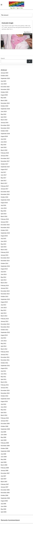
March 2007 (4, 481)
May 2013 (3, 310)
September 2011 (5, 365)
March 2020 (4, 100)
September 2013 (5, 299)
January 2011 (4, 387)
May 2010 (3, 409)
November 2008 (5, 445)
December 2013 (5, 291)
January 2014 (4, 288)
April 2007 (3, 478)
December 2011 (5, 357)
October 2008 (4, 448)
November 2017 (5, 161)
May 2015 (3, 244)
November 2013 (5, 293)
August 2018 (4, 136)
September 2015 (5, 233)
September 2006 (5, 498)
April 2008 (3, 462)
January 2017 (4, 188)
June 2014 (4, 274)
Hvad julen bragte (7, 23)
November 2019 (5, 103)
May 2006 (3, 509)
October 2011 (4, 362)
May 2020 (3, 97)
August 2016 (4, 202)
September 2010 (5, 398)
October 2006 (4, 495)
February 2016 (5, 219)
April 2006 (3, 512)
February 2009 (5, 443)
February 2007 (5, 484)
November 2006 (5, 492)
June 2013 (4, 307)
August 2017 (4, 169)
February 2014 (5, 285)
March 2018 (4, 150)
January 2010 (4, 420)
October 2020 (4, 92)
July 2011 (3, 371)
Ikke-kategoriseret (27, 34)
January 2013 (4, 321)
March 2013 (4, 316)
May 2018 (3, 144)
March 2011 (4, 382)
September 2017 (5, 166)
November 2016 (5, 194)
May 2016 (3, 211)
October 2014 (4, 263)
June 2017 (4, 175)
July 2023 (3, 81)
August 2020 (4, 95)
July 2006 (3, 503)
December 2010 (5, 390)
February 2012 (5, 351)
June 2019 (4, 111)
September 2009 (5, 429)
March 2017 (4, 183)
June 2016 (4, 208)
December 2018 (5, 125)
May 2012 (3, 343)
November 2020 (5, 89)
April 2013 (3, 313)
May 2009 (3, 437)
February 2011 (5, 385)
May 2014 (3, 277)
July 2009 (3, 432)
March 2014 (4, 282)
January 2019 (4, 122)
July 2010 (3, 404)
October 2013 (4, 296)
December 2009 (5, 423)
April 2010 (3, 412)
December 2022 (5, 86)
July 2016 (3, 205)
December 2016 (5, 191)
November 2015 (5, 227)
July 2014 (3, 271)
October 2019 (4, 106)
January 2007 (4, 487)
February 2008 (5, 467)
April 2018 (3, 147)
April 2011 (3, 379)
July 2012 (3, 338)
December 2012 (5, 324)
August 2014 (4, 269)
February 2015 (5, 252)
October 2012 (4, 329)
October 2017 (4, 164)
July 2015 (3, 238)
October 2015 (4, 230)
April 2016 (3, 213)
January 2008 (4, 470)
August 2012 (4, 335)
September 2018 (5, 133)
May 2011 (3, 376)
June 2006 (4, 506)
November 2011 (5, 360)
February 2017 (5, 186)
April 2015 (3, 246)
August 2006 (4, 501)
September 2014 (5, 266)
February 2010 (5, 418)
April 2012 (3, 346)
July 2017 (3, 172)
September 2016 (5, 200)
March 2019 (4, 119)
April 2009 (3, 440)
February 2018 (5, 153)
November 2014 (5, 260)
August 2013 (4, 302)
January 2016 (4, 222)
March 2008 (4, 465)
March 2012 (4, 349)
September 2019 (5, 108)
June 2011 (3, 373)
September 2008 (5, 451)
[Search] (29, 61)
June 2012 (4, 340)
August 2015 (4, 235)
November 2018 (5, 128)
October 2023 (4, 75)
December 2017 (5, 158)
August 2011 (4, 368)
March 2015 (4, 249)
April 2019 (3, 117)
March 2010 (4, 415)
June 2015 (4, 241)
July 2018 (3, 139)
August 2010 (4, 401)
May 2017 (3, 177)
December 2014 (5, 258)
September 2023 (5, 78)
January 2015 (4, 255)
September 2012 (5, 332)
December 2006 (5, 490)
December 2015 (5, 224)
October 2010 (4, 396)
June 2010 (4, 407)
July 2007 (3, 476)
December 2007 (5, 473)
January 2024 (4, 73)
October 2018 (4, 131)
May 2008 (3, 459)
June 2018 (4, 142)
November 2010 (5, 393)
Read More (27, 32)
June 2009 (4, 434)
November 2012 (5, 327)
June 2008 (4, 456)
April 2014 (3, 280)
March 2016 (4, 216)
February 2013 (5, 318)
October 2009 (4, 426)
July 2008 (3, 454)
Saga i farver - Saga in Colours (16, 8)
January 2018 (4, 155)
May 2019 (3, 114)
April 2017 (3, 180)
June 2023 (4, 84)
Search (3, 58)
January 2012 (4, 354)
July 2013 (3, 305)
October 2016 (4, 197)
